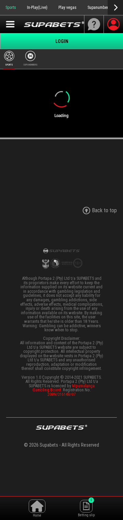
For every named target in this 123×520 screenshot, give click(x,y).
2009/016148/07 (61, 394)
